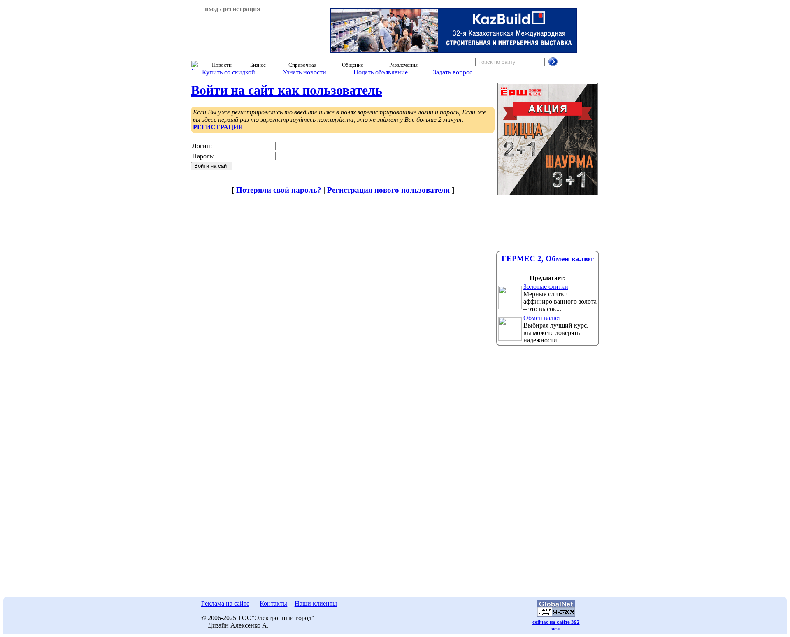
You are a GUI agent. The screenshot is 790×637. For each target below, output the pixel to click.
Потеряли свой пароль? (278, 190)
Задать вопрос (452, 72)
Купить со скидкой (228, 72)
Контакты (273, 603)
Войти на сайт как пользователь (286, 90)
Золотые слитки (545, 286)
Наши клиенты (316, 603)
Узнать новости (304, 72)
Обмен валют (542, 317)
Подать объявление (380, 72)
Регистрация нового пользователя (388, 190)
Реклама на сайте (225, 603)
